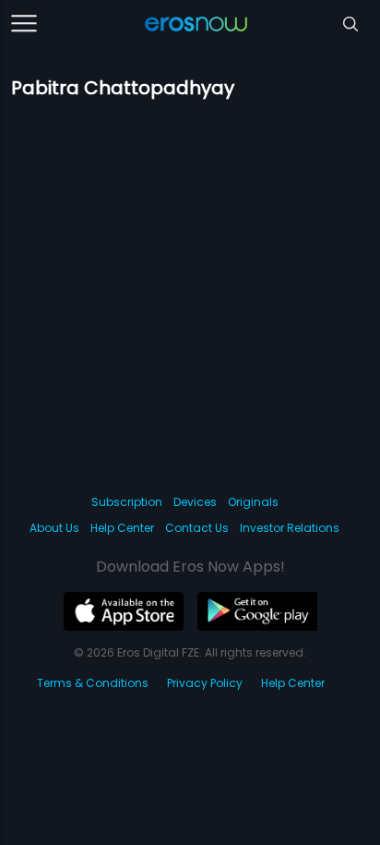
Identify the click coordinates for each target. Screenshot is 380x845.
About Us (54, 528)
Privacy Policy (205, 683)
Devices (195, 502)
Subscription (126, 502)
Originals (253, 502)
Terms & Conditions (92, 683)
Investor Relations (289, 528)
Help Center (122, 528)
